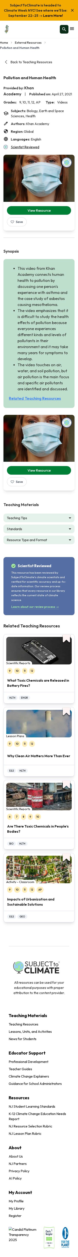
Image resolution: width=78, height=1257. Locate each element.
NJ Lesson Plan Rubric (25, 1133)
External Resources (28, 43)
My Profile (16, 1201)
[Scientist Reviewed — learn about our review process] (67, 162)
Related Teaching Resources (35, 398)
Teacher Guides (20, 1069)
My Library (16, 1208)
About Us (16, 1156)
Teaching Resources (23, 1024)
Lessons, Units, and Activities (30, 1031)
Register (15, 1216)
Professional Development (28, 1061)
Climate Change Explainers (29, 1076)
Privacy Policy (19, 1171)
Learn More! (52, 15)
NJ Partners (18, 1163)
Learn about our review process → (35, 606)
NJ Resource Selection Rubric (30, 1126)
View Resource (39, 210)
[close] (72, 10)
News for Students (22, 1039)
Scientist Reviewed (25, 147)
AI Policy (15, 1178)
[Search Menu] (64, 29)
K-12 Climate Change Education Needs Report (37, 1116)
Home (4, 43)
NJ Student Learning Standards (32, 1106)
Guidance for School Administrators (35, 1083)
